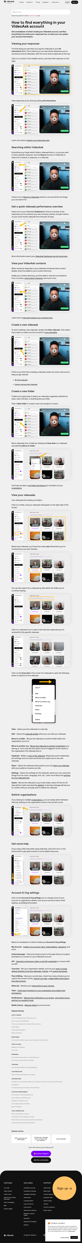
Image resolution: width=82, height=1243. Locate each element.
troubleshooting (33, 15)
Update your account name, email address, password (44, 947)
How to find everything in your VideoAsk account (24, 1018)
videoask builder (31, 734)
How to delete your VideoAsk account (21, 1097)
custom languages (59, 971)
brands (45, 971)
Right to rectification (17, 1033)
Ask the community (41, 1160)
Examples (45, 2)
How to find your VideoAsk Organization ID (22, 1095)
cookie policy (71, 1231)
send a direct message (34, 278)
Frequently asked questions (18, 1030)
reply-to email (61, 969)
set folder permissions (37, 485)
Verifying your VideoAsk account (20, 1100)
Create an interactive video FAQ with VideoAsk (23, 1122)
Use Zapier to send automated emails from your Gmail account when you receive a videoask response (37, 1081)
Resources (55, 2)
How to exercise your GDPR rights (20, 1021)
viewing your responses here (38, 140)
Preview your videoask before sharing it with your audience (26, 1024)
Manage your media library (18, 1047)
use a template (51, 332)
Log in (67, 2)
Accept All (74, 1237)
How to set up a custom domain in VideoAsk (23, 1060)
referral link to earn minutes (43, 986)
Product (21, 2)
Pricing (38, 2)
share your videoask (61, 765)
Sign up (74, 2)
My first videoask (21, 380)
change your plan (40, 978)
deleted (41, 785)
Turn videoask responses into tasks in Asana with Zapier (25, 1087)
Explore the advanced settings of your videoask (23, 1074)
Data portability (15, 1027)
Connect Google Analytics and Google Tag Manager (24, 1067)
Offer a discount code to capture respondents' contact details (27, 1119)
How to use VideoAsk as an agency (20, 1114)
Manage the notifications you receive (39, 998)
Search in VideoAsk (16, 1106)
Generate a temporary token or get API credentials (36, 961)
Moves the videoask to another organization (48, 746)
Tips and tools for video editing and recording (23, 1117)
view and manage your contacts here (37, 318)
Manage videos (31, 1005)
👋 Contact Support (41, 1154)
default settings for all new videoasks (26, 971)
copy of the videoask (36, 756)
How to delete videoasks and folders (21, 1103)
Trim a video (15, 1050)
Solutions (29, 2)
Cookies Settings (64, 1237)
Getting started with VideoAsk (26, 384)
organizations (37, 800)
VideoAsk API (15, 1084)
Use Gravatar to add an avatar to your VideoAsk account (25, 1057)
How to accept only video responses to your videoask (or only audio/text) (30, 1040)
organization (17, 488)
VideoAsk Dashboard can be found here (51, 256)
